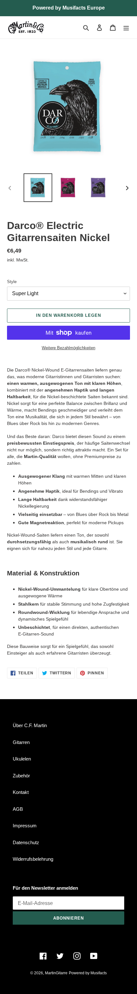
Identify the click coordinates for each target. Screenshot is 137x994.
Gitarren (21, 742)
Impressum (25, 825)
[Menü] (126, 27)
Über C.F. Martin (30, 725)
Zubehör (21, 775)
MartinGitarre (56, 973)
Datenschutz (26, 842)
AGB (18, 809)
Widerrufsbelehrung (33, 859)
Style (12, 281)
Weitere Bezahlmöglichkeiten (68, 347)
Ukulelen (22, 758)
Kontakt (21, 792)
